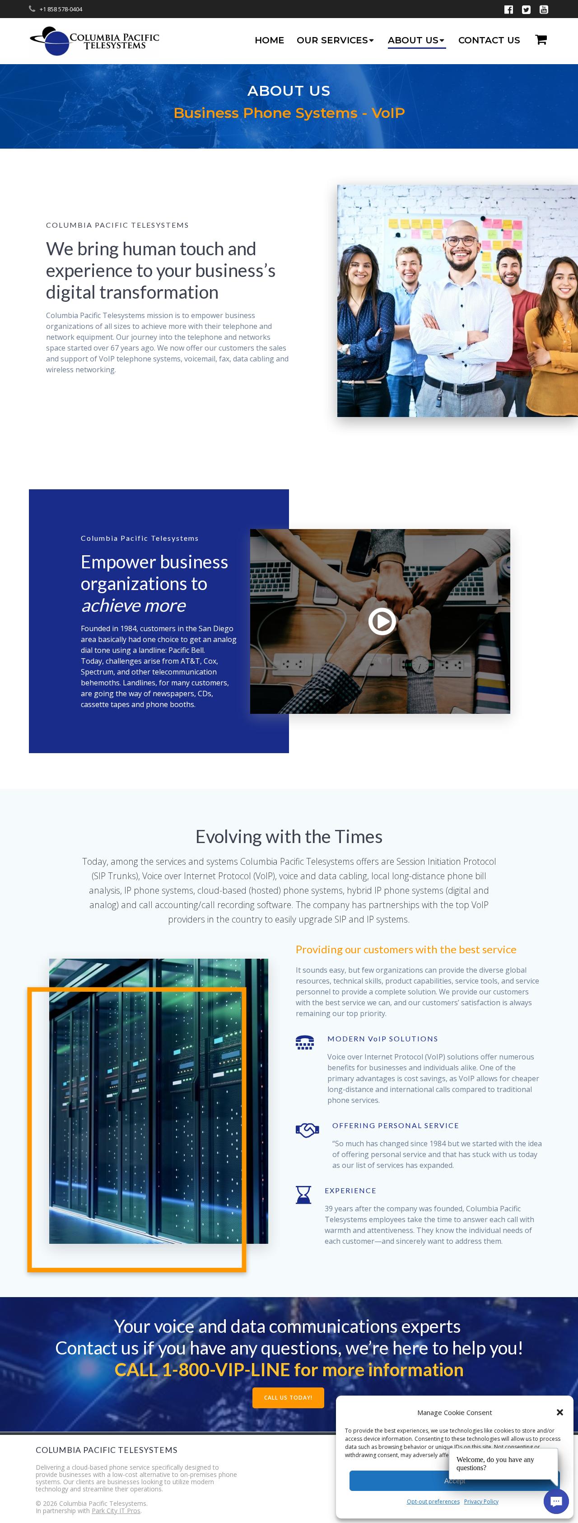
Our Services (332, 40)
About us (413, 40)
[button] (559, 1412)
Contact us (489, 40)
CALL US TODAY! (288, 1397)
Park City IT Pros (116, 1510)
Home (269, 40)
